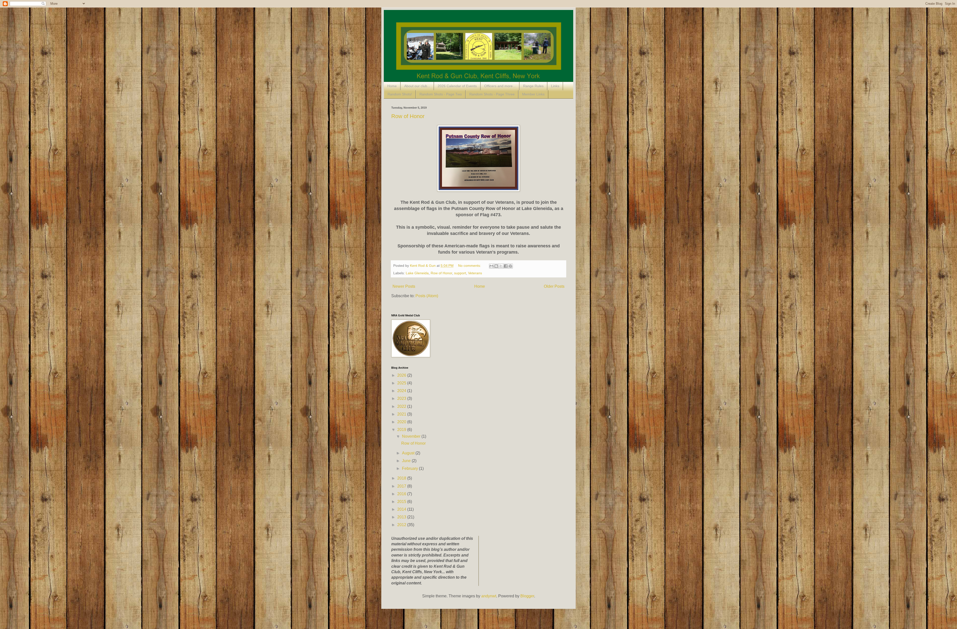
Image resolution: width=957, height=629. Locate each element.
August (408, 453)
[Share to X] (500, 266)
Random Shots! (400, 94)
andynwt (488, 596)
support (460, 273)
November (411, 436)
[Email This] (491, 266)
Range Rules (533, 86)
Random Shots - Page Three (492, 94)
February (410, 468)
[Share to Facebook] (505, 266)
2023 (402, 398)
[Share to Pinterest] (510, 266)
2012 (402, 525)
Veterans (475, 273)
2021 (402, 414)
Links (555, 86)
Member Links (533, 94)
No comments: (470, 266)
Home (392, 86)
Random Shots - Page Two (440, 94)
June (407, 461)
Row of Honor (407, 116)
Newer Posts (404, 286)
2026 (402, 375)
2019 (402, 429)
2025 (402, 383)
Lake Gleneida (417, 273)
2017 (402, 486)
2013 (402, 517)
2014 (402, 509)
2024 (402, 391)
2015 (402, 501)
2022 (402, 406)
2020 (402, 422)
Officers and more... (500, 86)
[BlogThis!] (496, 266)
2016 (402, 494)
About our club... (417, 86)
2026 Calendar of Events (457, 86)
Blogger (527, 596)
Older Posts (554, 286)
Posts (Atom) (426, 296)
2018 (402, 478)
